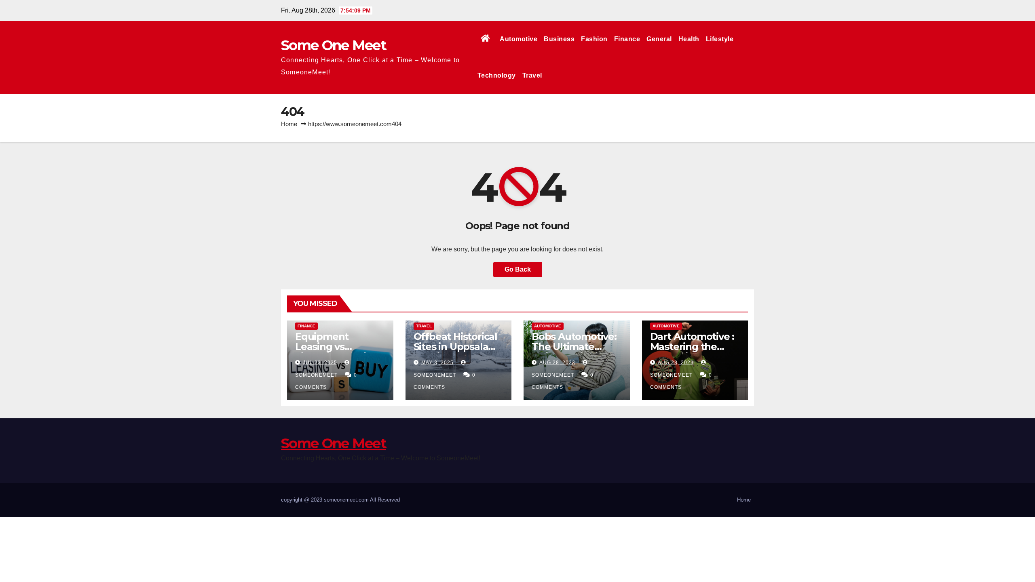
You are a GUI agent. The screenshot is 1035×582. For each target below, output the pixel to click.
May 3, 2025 (437, 362)
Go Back (518, 269)
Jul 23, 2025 (320, 362)
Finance (627, 39)
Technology (496, 75)
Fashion (594, 39)
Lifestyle (720, 39)
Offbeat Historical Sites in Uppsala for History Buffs (455, 347)
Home (289, 123)
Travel (532, 75)
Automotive (518, 39)
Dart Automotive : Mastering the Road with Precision (692, 352)
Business (559, 39)
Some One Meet (333, 45)
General (659, 39)
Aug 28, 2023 (557, 362)
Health (688, 39)
